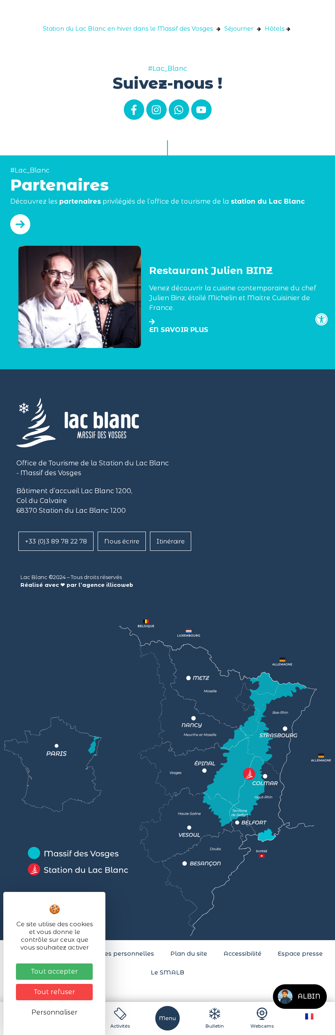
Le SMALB (167, 972)
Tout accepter (54, 971)
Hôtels (274, 28)
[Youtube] (201, 109)
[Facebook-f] (134, 109)
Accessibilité (242, 953)
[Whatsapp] (179, 109)
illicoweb (119, 585)
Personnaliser (54, 1012)
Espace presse (300, 953)
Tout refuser (54, 992)
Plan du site (188, 953)
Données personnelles (119, 953)
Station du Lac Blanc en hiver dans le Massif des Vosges (128, 28)
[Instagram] (156, 109)
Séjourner (238, 28)
